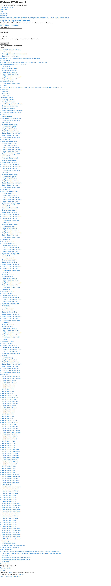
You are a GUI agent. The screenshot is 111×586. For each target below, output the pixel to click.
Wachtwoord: (4, 32)
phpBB (10, 572)
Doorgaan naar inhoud (7, 7)
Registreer (15, 25)
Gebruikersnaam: (5, 27)
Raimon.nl (20, 574)
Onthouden (4, 37)
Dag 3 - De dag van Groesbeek (15, 20)
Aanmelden (4, 25)
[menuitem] (1, 11)
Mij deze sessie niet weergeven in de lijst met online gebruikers (20, 39)
